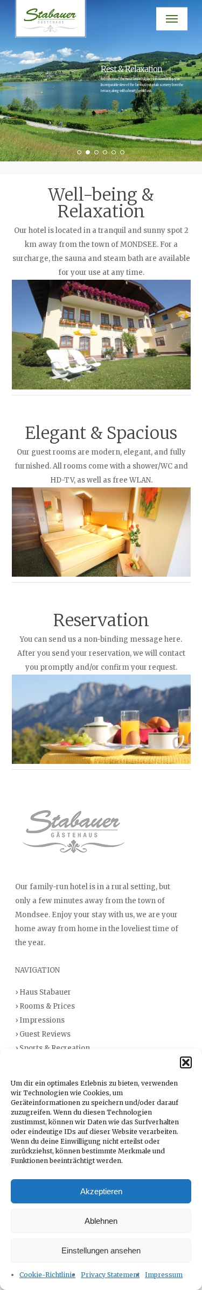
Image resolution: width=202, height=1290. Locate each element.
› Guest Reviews (43, 1034)
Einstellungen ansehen (101, 1250)
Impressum (164, 1275)
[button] (185, 1062)
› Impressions (40, 1020)
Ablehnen (101, 1220)
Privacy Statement (110, 1275)
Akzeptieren (101, 1191)
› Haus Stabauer (43, 992)
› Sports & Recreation (52, 1048)
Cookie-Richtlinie (47, 1275)
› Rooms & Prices (45, 1006)
